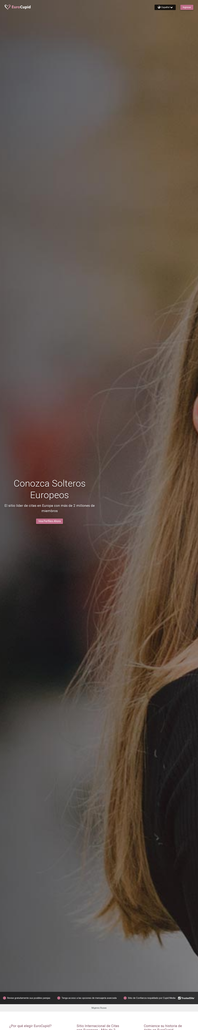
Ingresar (187, 7)
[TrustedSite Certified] (186, 998)
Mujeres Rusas (99, 1007)
